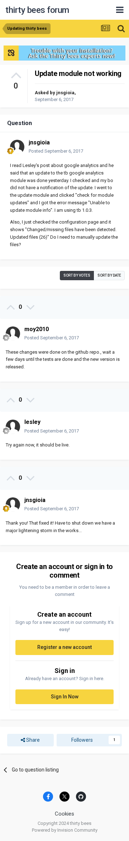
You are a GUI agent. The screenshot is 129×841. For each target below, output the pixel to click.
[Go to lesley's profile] (13, 427)
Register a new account (64, 647)
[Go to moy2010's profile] (13, 333)
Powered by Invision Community (64, 830)
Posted (56, 151)
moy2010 (36, 329)
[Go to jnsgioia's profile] (17, 147)
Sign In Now (64, 696)
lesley (32, 422)
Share (32, 740)
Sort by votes (76, 275)
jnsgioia (65, 92)
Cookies (64, 814)
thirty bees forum (37, 10)
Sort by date (109, 275)
